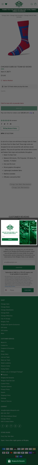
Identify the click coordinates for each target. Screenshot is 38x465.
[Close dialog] (36, 221)
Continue (10, 239)
